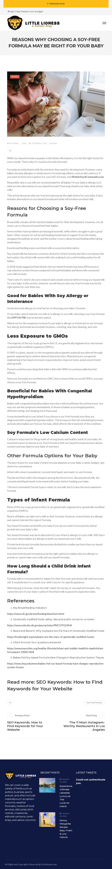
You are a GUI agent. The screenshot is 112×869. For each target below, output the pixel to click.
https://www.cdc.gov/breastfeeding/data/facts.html (35, 613)
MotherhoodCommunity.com (88, 176)
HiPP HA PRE (18, 317)
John (24, 143)
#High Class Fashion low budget (25, 11)
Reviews (15, 77)
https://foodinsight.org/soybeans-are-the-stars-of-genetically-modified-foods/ (50, 636)
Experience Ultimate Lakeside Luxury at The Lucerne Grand (66, 796)
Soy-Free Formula (94, 702)
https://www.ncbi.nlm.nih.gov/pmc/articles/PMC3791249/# (39, 625)
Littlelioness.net (49, 864)
